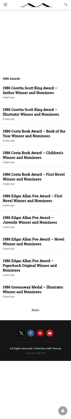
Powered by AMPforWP (35, 353)
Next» (36, 310)
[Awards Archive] (36, 3)
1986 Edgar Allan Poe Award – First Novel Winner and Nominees (32, 198)
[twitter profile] (21, 333)
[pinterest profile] (40, 333)
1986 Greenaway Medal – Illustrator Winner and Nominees (33, 289)
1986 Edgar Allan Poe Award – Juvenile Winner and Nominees (30, 220)
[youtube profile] (49, 333)
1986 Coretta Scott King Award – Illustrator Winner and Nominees (31, 112)
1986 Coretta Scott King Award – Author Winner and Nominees (30, 90)
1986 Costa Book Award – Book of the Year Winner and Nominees (34, 133)
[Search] (65, 4)
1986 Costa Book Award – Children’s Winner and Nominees (33, 155)
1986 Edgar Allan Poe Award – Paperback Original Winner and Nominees (30, 265)
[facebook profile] (30, 333)
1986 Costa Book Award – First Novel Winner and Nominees (34, 176)
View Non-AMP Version (47, 348)
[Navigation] (4, 4)
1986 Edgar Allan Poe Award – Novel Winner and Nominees (33, 241)
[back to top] (62, 410)
